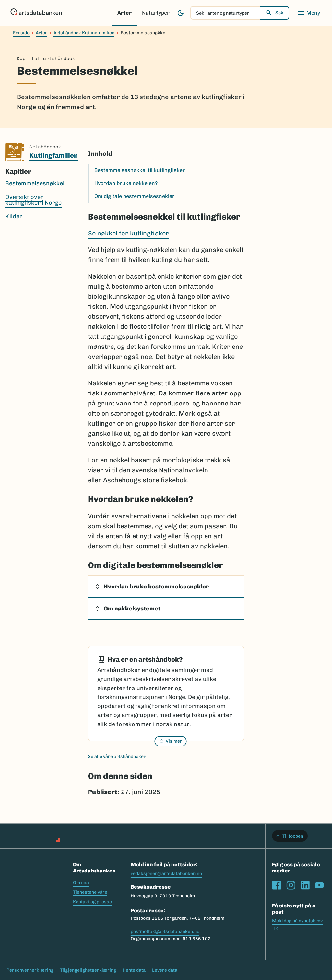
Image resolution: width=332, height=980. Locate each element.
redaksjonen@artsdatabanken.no (166, 873)
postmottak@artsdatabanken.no (165, 931)
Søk (279, 13)
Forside (21, 33)
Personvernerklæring (29, 970)
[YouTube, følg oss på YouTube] (319, 885)
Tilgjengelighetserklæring (88, 970)
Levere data (164, 970)
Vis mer (174, 741)
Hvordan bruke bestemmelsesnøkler (156, 586)
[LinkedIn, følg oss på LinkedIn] (305, 885)
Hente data (134, 970)
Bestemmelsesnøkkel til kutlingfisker (139, 170)
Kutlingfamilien (53, 155)
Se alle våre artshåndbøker (117, 756)
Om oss (81, 882)
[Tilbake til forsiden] (36, 13)
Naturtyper (156, 13)
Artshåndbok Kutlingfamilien (83, 33)
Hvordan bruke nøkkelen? (126, 183)
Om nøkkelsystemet (132, 608)
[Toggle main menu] (309, 13)
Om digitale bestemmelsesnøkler (134, 196)
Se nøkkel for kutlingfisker (128, 233)
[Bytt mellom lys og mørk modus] (180, 13)
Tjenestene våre (90, 892)
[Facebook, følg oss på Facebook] (276, 885)
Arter (124, 13)
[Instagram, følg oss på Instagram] (290, 885)
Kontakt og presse (92, 902)
